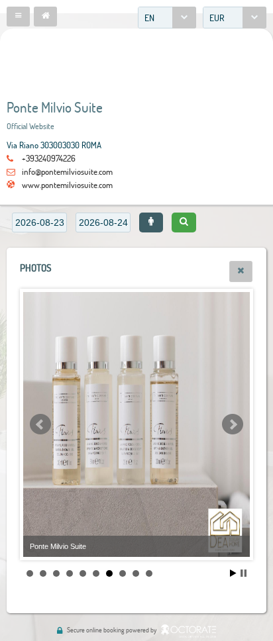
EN (149, 17)
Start (233, 573)
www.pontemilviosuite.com (67, 185)
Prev (40, 424)
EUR (217, 17)
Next (232, 424)
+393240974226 (49, 158)
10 (149, 573)
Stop (243, 573)
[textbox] (39, 222)
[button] (18, 16)
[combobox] (167, 17)
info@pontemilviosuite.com (67, 171)
